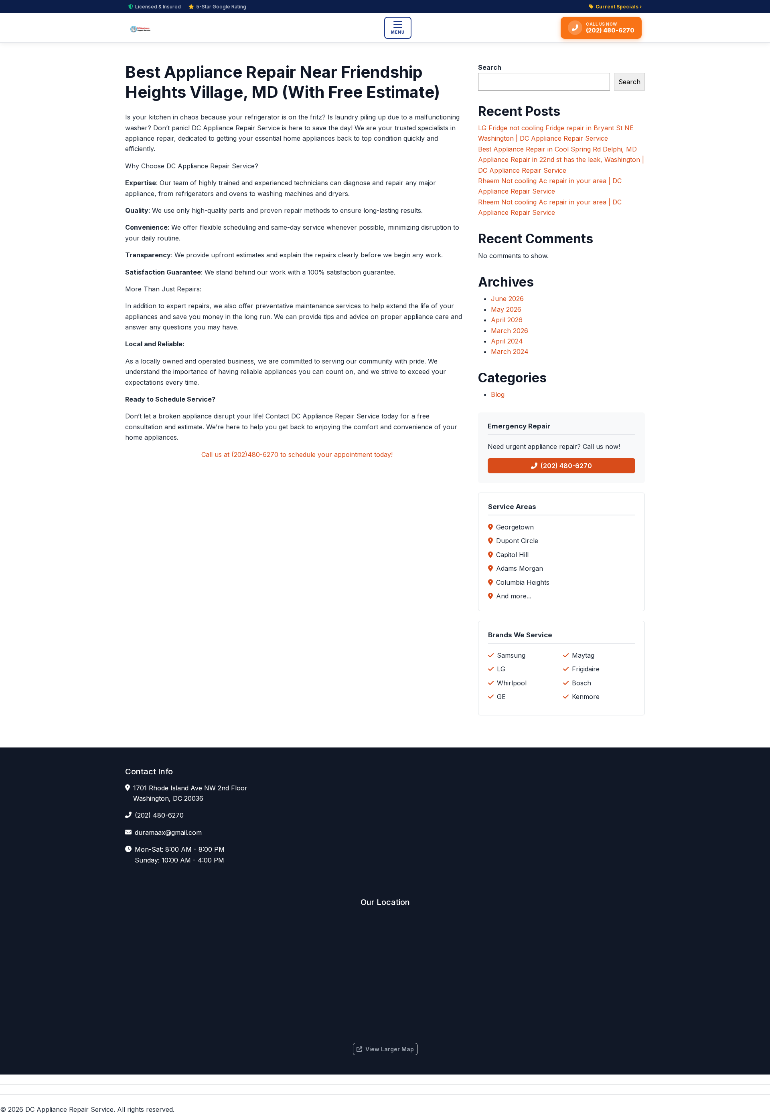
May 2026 (506, 309)
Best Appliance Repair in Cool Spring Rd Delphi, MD (557, 149)
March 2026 (509, 331)
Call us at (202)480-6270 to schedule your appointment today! (297, 454)
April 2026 (507, 320)
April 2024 (507, 341)
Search (489, 67)
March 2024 (510, 351)
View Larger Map (389, 1049)
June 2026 (507, 299)
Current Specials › (619, 7)
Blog (498, 394)
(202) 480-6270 (566, 466)
